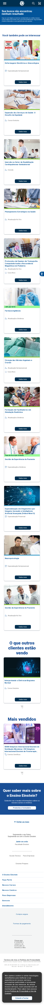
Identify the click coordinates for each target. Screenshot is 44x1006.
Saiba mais (23, 82)
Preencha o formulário (22, 808)
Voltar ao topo (22, 822)
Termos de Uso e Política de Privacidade (22, 960)
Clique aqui (18, 940)
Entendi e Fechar (22, 998)
